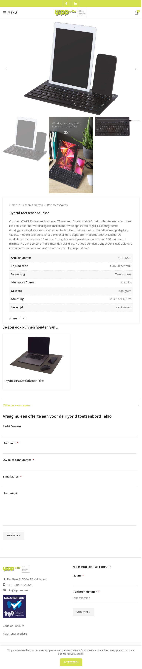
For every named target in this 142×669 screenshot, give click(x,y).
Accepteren (71, 662)
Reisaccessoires (57, 205)
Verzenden (13, 535)
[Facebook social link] (20, 318)
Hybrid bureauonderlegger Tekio (25, 380)
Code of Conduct (13, 626)
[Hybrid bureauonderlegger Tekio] (36, 355)
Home (13, 205)
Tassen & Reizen (32, 205)
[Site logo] (71, 12)
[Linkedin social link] (24, 318)
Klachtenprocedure (15, 633)
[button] (6, 68)
